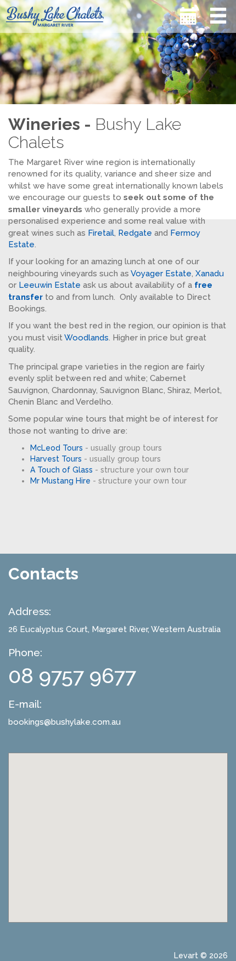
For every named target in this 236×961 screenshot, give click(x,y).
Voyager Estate (161, 273)
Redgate (135, 233)
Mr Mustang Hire (60, 480)
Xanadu (209, 273)
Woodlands (86, 338)
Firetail (101, 233)
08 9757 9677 (72, 675)
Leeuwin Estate (50, 285)
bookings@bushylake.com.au (64, 722)
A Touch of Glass (61, 469)
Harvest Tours (56, 458)
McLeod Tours (56, 447)
